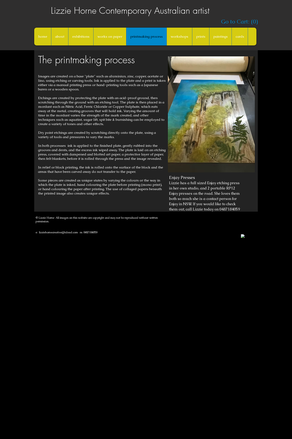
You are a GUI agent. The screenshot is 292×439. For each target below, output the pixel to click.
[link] (238, 21)
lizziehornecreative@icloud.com (58, 232)
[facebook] (243, 236)
